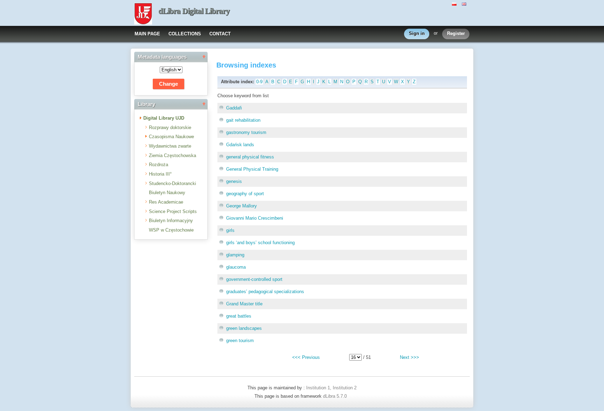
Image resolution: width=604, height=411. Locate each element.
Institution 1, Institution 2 (331, 387)
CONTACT (220, 33)
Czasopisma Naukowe (171, 136)
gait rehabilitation (243, 120)
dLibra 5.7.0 (335, 396)
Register (456, 33)
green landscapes (244, 328)
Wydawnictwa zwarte (170, 146)
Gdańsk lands (240, 144)
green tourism (240, 340)
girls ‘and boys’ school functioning (260, 242)
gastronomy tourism (246, 132)
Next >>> (409, 357)
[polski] (455, 3)
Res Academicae (166, 202)
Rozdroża (158, 164)
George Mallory (241, 205)
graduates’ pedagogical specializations (265, 291)
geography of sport (245, 193)
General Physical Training (252, 169)
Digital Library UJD (163, 118)
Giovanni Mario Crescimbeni (254, 218)
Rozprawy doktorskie (170, 127)
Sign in (417, 33)
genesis (234, 181)
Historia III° (160, 174)
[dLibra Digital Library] (143, 14)
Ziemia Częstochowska (172, 155)
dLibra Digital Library (194, 11)
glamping (235, 254)
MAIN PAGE (147, 33)
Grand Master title (244, 303)
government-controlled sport (254, 279)
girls (230, 230)
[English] (465, 3)
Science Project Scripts (173, 211)
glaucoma (236, 267)
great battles (238, 316)
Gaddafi (234, 108)
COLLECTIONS (184, 33)
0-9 (259, 81)
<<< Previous (306, 357)
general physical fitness (250, 157)
